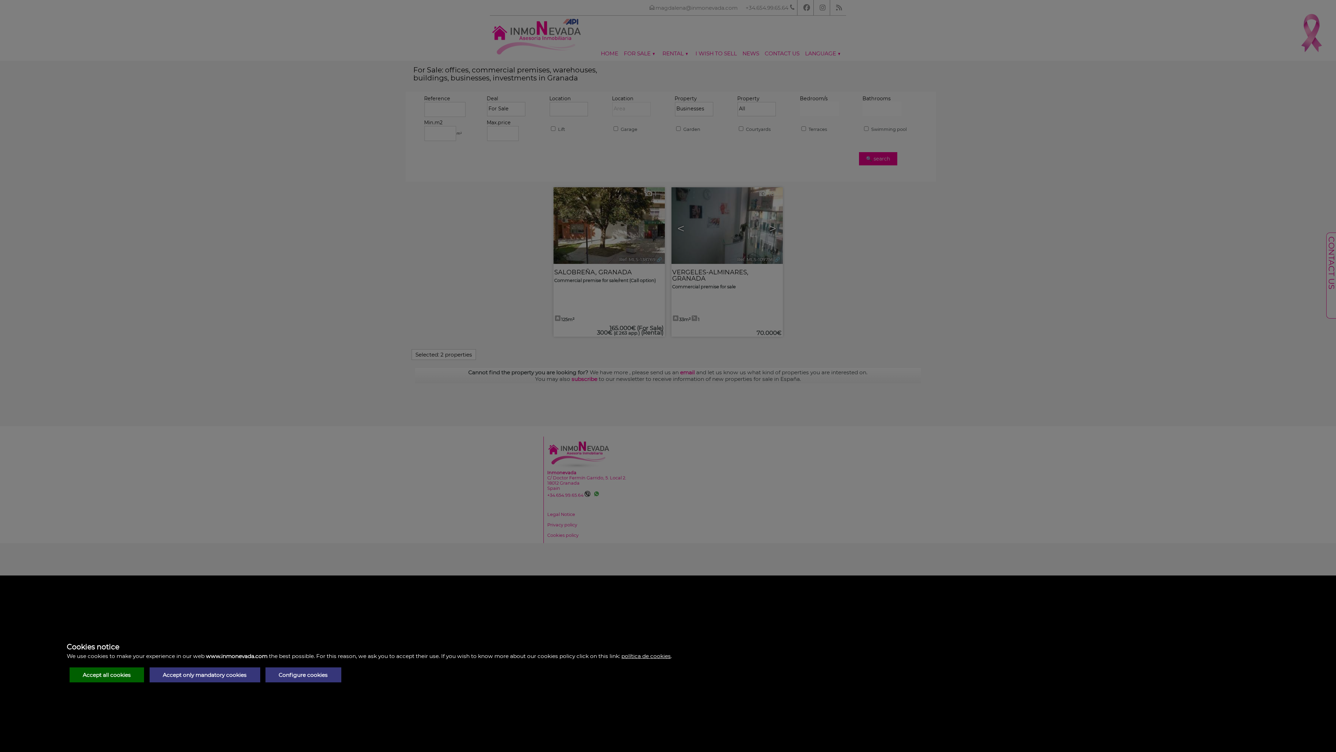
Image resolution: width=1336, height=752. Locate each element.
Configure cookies (303, 675)
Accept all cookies (107, 675)
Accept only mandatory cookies (205, 675)
